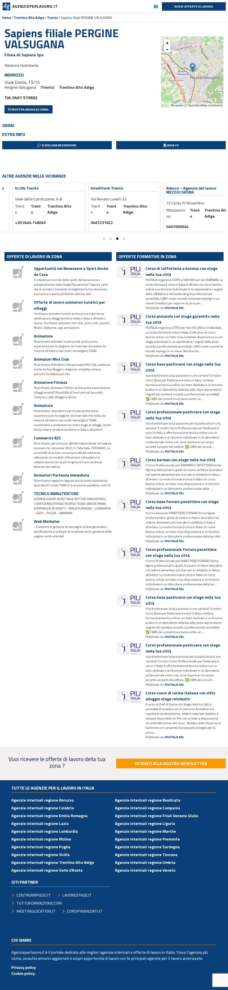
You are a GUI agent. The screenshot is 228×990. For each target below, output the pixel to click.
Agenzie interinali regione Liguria (145, 823)
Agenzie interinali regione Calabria (42, 808)
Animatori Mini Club (51, 359)
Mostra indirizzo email (30, 109)
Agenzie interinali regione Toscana (146, 855)
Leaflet (178, 105)
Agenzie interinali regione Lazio (40, 823)
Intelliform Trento (96, 188)
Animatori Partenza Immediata (61, 475)
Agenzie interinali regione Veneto (145, 870)
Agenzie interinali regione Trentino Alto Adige (52, 862)
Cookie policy (23, 973)
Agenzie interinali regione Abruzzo (42, 800)
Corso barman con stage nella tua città (180, 460)
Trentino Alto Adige (29, 17)
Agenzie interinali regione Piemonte (147, 839)
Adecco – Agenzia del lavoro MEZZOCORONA (181, 190)
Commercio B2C (47, 438)
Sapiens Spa (32, 55)
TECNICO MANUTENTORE (56, 494)
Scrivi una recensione (58, 145)
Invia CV (172, 145)
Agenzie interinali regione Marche (145, 831)
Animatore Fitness (50, 382)
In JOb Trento (16, 188)
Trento (52, 17)
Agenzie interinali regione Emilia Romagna (49, 816)
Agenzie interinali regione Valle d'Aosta (47, 870)
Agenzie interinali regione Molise (41, 839)
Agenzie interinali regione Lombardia (44, 831)
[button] (156, 6)
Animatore (43, 336)
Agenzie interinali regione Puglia (40, 847)
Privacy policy (23, 967)
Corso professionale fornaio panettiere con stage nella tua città (181, 552)
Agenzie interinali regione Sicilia (40, 855)
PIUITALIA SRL (174, 307)
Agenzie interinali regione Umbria (145, 862)
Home (6, 17)
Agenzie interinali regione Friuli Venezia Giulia (156, 816)
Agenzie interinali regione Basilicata (147, 800)
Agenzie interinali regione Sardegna (147, 847)
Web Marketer (47, 521)
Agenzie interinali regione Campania (147, 808)
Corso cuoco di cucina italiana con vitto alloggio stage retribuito (180, 696)
